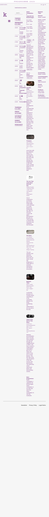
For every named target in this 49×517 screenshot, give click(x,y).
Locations (24, 7)
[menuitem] (24, 405)
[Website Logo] (5, 14)
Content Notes (3, 4)
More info (29, 69)
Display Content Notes (29, 41)
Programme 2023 (24, 1)
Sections (19, 7)
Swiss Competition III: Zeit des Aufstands (30, 393)
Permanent (19, 125)
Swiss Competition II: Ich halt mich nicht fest (30, 388)
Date (16, 7)
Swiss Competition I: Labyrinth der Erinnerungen (29, 382)
